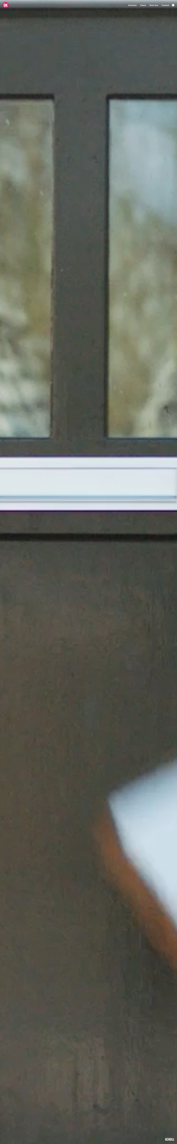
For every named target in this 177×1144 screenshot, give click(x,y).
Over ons (154, 5)
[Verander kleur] (173, 5)
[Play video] (88, 572)
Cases (143, 5)
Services (132, 5)
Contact (165, 5)
